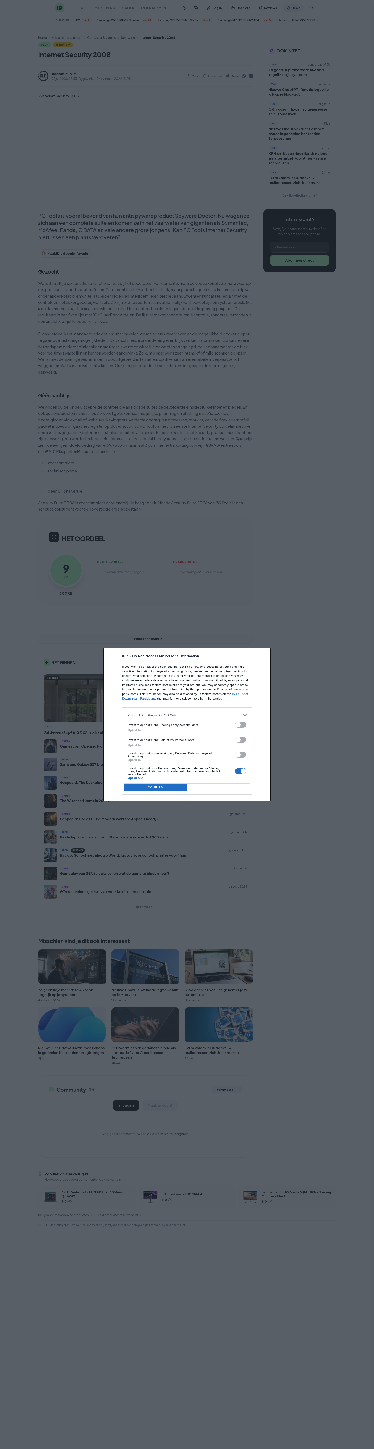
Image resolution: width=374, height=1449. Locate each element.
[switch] (240, 725)
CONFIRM (156, 787)
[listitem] (187, 715)
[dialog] (187, 724)
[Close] (262, 656)
